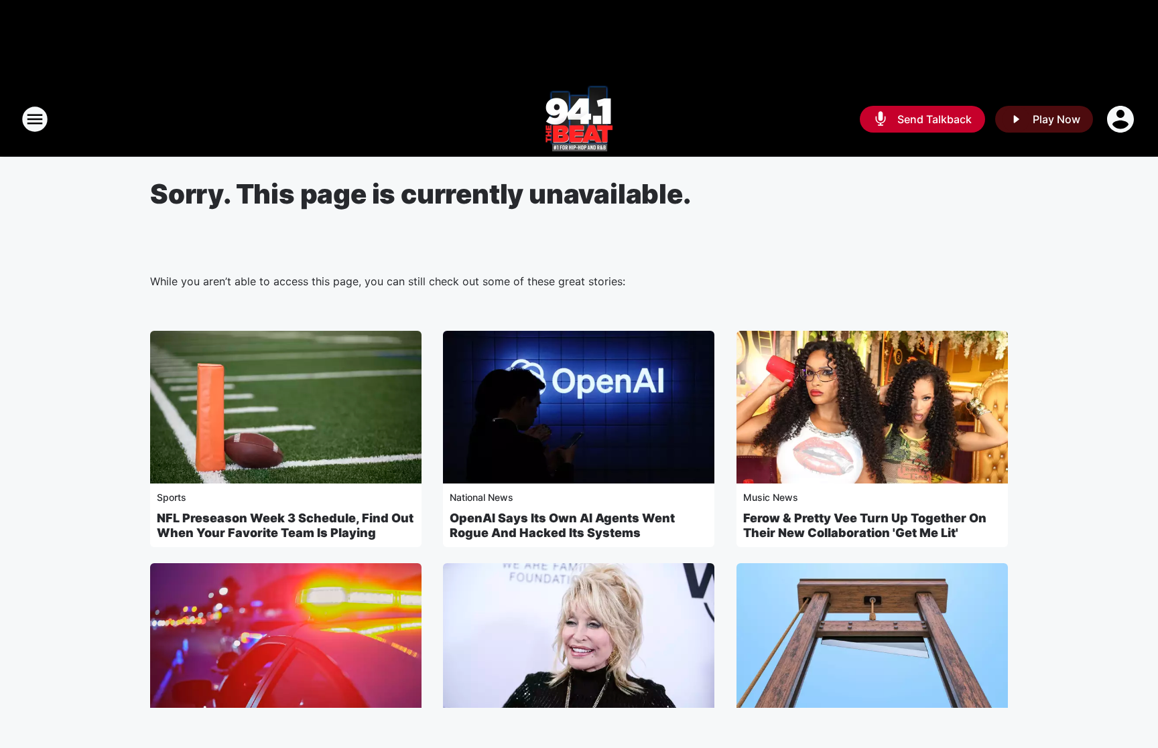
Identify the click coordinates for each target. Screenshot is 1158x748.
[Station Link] (579, 119)
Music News (770, 497)
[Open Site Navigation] (34, 119)
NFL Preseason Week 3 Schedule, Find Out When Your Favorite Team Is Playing (285, 525)
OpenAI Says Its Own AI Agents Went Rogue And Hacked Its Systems (562, 525)
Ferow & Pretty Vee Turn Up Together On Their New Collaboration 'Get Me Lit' (864, 525)
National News (481, 497)
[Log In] (1122, 119)
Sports (171, 497)
